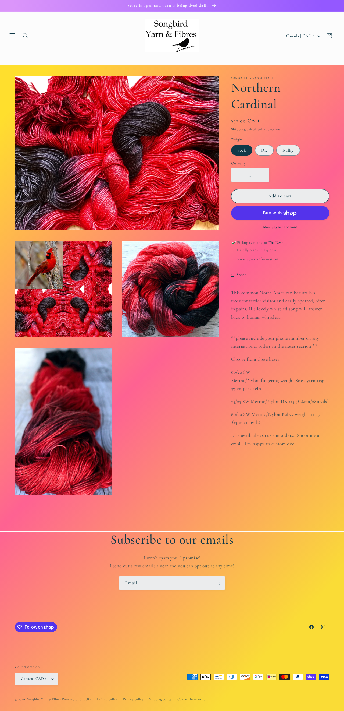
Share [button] (241, 274)
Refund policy (107, 699)
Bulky (288, 150)
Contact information (192, 699)
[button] (12, 35)
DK (264, 150)
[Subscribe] (218, 583)
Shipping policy (160, 699)
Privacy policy (133, 699)
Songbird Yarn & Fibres (44, 699)
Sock (241, 150)
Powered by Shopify (76, 699)
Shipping (238, 129)
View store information (257, 259)
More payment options (280, 227)
